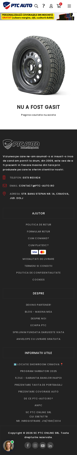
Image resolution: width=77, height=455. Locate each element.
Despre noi (38, 318)
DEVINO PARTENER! (38, 305)
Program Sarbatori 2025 (38, 371)
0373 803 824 (32, 177)
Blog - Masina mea (38, 312)
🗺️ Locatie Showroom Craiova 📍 (38, 364)
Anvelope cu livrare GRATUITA (38, 339)
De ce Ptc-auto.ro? (38, 398)
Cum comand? (38, 238)
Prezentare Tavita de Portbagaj (38, 385)
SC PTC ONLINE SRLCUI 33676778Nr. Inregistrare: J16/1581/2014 (38, 416)
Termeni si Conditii (38, 266)
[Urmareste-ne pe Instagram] (35, 445)
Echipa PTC (38, 325)
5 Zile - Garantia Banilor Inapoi (38, 378)
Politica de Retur (38, 224)
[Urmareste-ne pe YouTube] (42, 445)
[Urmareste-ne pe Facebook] (27, 445)
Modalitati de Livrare (38, 259)
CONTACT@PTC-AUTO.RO (36, 185)
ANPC (38, 405)
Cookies (38, 279)
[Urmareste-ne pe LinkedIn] (50, 445)
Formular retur (38, 231)
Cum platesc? (38, 245)
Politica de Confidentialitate (38, 272)
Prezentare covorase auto (38, 391)
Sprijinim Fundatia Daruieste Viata (38, 332)
